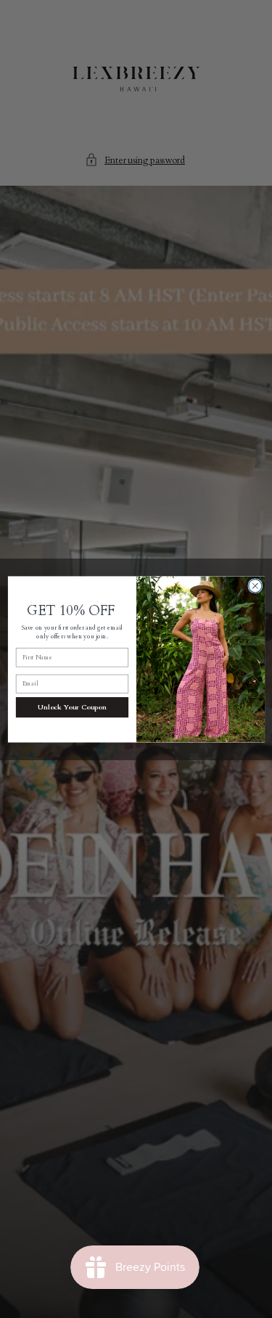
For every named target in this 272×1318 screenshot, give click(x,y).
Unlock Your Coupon (72, 707)
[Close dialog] (254, 585)
